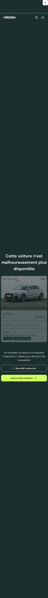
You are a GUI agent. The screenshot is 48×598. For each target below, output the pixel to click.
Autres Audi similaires (22, 378)
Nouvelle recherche (25, 368)
